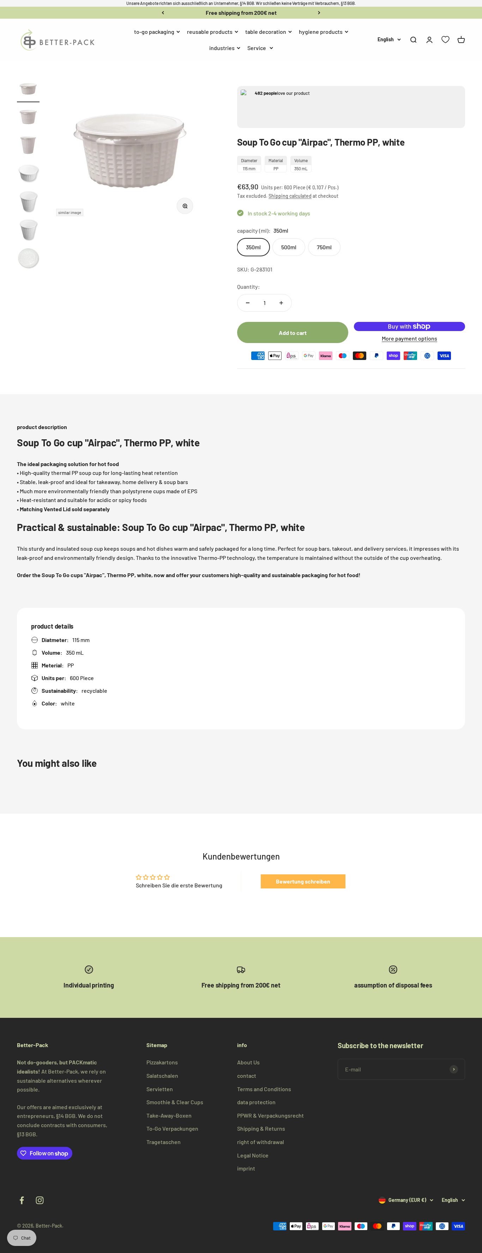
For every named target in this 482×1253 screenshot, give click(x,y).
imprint (246, 1168)
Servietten (159, 1089)
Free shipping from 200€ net (241, 12)
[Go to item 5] (28, 202)
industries (222, 47)
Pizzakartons (162, 1062)
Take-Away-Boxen (169, 1115)
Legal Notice (253, 1155)
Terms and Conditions (264, 1089)
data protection (256, 1102)
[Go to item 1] (28, 90)
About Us (248, 1062)
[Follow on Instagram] (39, 1200)
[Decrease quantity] (247, 302)
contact (246, 1075)
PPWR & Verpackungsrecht (270, 1115)
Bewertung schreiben (303, 881)
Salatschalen (162, 1075)
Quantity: (248, 286)
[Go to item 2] (28, 118)
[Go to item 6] (28, 231)
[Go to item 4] (28, 174)
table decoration (265, 31)
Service (256, 47)
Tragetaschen (163, 1141)
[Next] (319, 12)
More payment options (409, 338)
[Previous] (163, 12)
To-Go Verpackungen (172, 1128)
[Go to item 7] (28, 259)
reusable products (210, 31)
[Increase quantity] (281, 302)
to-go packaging (154, 31)
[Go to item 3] (28, 146)
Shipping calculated (290, 196)
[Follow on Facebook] (21, 1200)
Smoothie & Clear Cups (174, 1102)
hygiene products (321, 31)
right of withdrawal (260, 1141)
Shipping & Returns (261, 1128)
